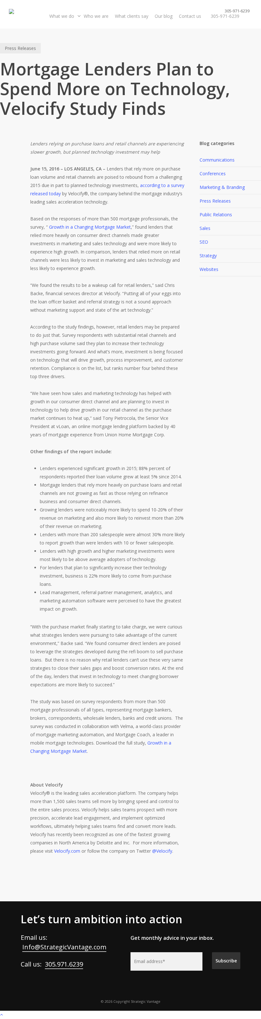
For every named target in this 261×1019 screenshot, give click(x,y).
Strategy (208, 256)
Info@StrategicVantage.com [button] (64, 947)
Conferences (213, 173)
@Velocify (162, 851)
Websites (209, 269)
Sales (205, 228)
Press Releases (20, 48)
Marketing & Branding (222, 187)
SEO (204, 242)
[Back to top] (130, 1015)
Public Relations (216, 214)
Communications (217, 160)
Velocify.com (67, 851)
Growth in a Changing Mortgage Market (90, 227)
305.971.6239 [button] (64, 964)
